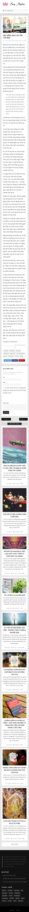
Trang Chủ (12, 910)
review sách (5, 898)
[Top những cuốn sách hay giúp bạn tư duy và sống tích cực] (14, 659)
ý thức (15, 901)
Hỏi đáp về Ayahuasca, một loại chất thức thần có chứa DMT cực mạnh (14, 553)
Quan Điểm (12, 40)
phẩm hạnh (6, 353)
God (22, 890)
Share (15, 360)
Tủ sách (9, 901)
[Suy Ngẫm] (14, 4)
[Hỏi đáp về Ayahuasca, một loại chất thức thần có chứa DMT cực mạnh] (14, 542)
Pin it (22, 360)
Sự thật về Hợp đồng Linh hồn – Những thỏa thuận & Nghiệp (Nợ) (14, 630)
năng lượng (12, 350)
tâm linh (17, 898)
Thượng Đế (10, 356)
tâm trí (22, 898)
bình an (4, 890)
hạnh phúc (4, 893)
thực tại (5, 356)
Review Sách (17, 608)
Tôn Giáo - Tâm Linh (17, 573)
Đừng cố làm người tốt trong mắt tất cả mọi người (15, 881)
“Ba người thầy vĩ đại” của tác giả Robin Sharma (14, 878)
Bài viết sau (22, 419)
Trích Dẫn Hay (17, 783)
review (10, 895)
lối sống (11, 893)
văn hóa (17, 356)
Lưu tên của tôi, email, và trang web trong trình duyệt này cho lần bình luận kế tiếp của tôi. (14, 390)
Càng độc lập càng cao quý (9, 875)
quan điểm (12, 353)
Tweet (8, 360)
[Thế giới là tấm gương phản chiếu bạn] (14, 500)
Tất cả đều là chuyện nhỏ (14, 595)
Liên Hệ (18, 910)
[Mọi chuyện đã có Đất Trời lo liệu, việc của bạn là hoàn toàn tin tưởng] (14, 445)
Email (4, 382)
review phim (17, 895)
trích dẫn (12, 898)
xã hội (21, 356)
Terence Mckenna (21, 353)
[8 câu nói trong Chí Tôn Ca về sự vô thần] (14, 803)
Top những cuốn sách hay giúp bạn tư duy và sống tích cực (14, 672)
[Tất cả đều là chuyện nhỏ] (14, 585)
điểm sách (20, 901)
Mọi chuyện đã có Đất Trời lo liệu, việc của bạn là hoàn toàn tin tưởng (14, 468)
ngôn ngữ (18, 350)
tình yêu (4, 901)
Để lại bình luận (20, 40)
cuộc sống (16, 890)
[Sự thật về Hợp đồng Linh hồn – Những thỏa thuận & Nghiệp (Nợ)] (14, 619)
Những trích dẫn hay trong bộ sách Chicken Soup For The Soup (14, 770)
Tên (4, 377)
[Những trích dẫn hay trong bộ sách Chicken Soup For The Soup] (14, 757)
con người (6, 350)
